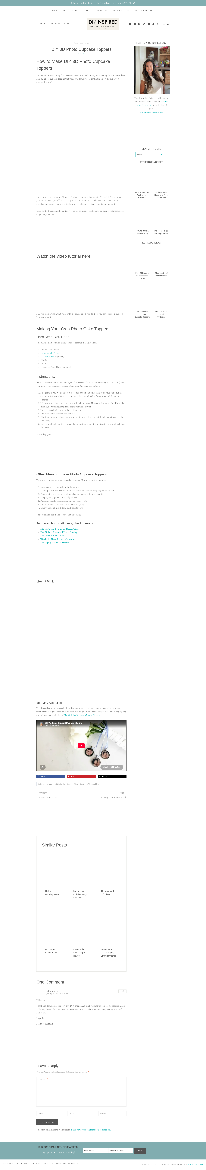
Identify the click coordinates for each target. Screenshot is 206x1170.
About (58, 1164)
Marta (50, 991)
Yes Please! (130, 3)
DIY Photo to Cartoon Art (52, 536)
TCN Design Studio (195, 1164)
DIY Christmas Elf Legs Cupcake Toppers (142, 314)
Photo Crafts (79, 784)
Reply (122, 991)
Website (102, 1113)
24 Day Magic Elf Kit (29, 1164)
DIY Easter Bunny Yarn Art (48, 795)
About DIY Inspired (70, 1164)
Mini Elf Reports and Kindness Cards (142, 275)
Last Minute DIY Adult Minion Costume (142, 195)
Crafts (87, 43)
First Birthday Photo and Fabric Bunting (58, 532)
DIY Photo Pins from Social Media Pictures (59, 529)
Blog (67, 24)
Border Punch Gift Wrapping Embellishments (108, 952)
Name (41, 1113)
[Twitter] (144, 24)
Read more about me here (151, 112)
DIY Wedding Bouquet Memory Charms (82, 715)
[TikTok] (153, 24)
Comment (42, 1079)
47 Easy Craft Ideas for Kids (113, 795)
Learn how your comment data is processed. (91, 1130)
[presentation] (53, 868)
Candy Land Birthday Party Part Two (80, 894)
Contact (55, 24)
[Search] (162, 154)
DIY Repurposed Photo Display (54, 543)
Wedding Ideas (93, 784)
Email (72, 1113)
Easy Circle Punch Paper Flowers (79, 952)
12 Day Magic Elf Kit (11, 1164)
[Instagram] (135, 24)
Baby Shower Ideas (44, 784)
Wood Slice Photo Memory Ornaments (57, 539)
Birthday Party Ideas (63, 784)
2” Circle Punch (47, 356)
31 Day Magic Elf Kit (46, 1164)
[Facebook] (130, 24)
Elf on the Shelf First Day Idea (161, 274)
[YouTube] (149, 24)
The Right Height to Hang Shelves (161, 232)
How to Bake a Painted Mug (142, 232)
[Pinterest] (139, 24)
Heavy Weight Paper (49, 353)
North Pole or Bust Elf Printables (161, 314)
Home (76, 43)
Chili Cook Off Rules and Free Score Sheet (161, 195)
